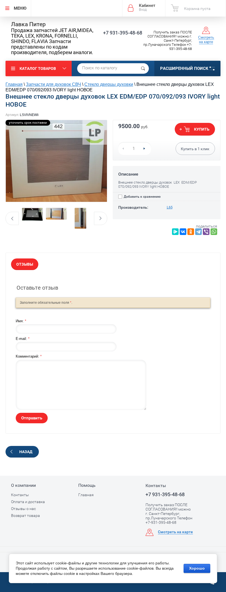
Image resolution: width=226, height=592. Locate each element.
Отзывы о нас (23, 508)
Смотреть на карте (206, 39)
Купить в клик (195, 149)
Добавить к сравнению (142, 197)
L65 (170, 207)
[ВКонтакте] (183, 231)
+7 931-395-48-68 (122, 33)
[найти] (143, 68)
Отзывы (24, 264)
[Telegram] (198, 231)
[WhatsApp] (214, 231)
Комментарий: (29, 356)
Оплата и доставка (28, 502)
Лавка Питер (28, 24)
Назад (25, 452)
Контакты (20, 495)
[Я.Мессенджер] (175, 231)
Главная (86, 495)
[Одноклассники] (190, 231)
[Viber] (206, 231)
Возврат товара (25, 515)
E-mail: (22, 339)
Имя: (21, 321)
